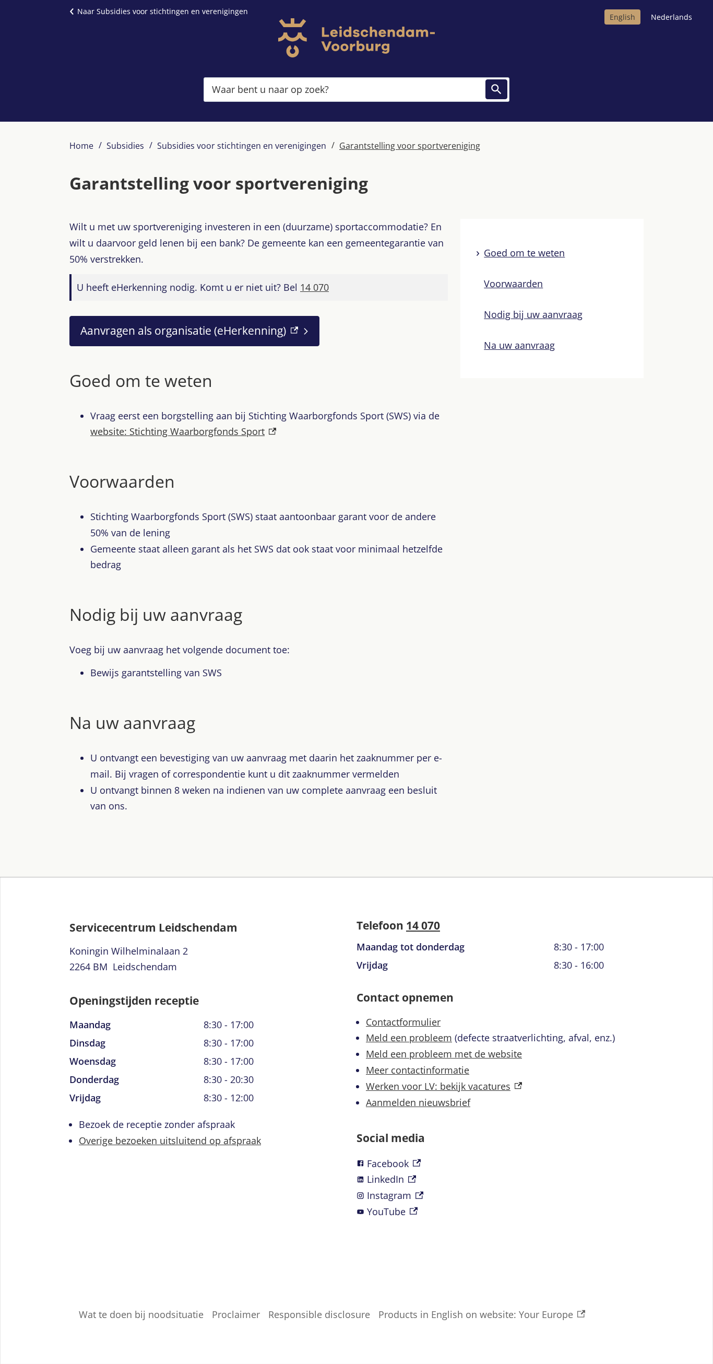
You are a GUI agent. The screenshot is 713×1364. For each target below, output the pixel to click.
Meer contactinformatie (417, 1070)
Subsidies (125, 145)
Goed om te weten (524, 252)
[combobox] (356, 89)
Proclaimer (236, 1314)
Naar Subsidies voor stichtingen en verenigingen (162, 11)
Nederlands (671, 17)
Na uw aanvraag (519, 345)
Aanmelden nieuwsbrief (418, 1102)
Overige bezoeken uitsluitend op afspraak (170, 1140)
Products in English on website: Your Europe (475, 1315)
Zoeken (496, 89)
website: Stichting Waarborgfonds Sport (183, 431)
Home (81, 145)
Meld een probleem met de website (444, 1054)
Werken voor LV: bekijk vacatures (444, 1086)
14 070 (423, 925)
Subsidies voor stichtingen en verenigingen (241, 145)
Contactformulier (403, 1022)
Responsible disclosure (319, 1314)
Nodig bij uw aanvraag (533, 314)
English (622, 17)
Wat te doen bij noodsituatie (141, 1314)
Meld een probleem (409, 1037)
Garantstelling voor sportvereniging (409, 145)
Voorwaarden (513, 283)
